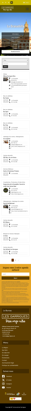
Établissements (15, 51)
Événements (5, 358)
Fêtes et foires (15, 41)
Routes (15, 44)
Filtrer (5, 66)
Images (15, 48)
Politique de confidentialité (10, 365)
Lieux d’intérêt (15, 37)
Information (15, 34)
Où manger (5, 355)
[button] (27, 9)
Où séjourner (6, 352)
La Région (5, 347)
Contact (4, 360)
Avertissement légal (8, 363)
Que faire (4, 350)
